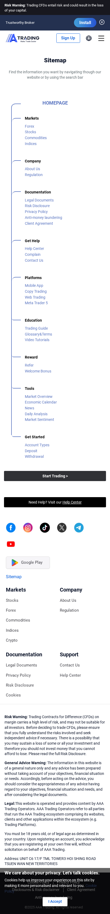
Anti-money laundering (43, 217)
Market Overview (39, 396)
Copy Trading (36, 291)
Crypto (12, 640)
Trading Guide (36, 328)
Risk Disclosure (37, 206)
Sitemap (14, 576)
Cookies (13, 695)
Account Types (37, 445)
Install (85, 22)
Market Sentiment (39, 419)
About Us (32, 169)
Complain (33, 254)
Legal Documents (39, 200)
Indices (31, 144)
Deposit (31, 451)
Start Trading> (55, 476)
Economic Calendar (41, 402)
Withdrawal (34, 456)
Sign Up (68, 38)
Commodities (36, 138)
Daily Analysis (36, 414)
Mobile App (34, 285)
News (29, 408)
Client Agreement (39, 223)
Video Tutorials (37, 340)
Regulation (34, 175)
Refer (29, 365)
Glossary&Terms (38, 334)
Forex (29, 126)
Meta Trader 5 (36, 303)
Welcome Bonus (38, 371)
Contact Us (34, 260)
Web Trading (35, 297)
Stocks (30, 132)
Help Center (34, 248)
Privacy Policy (36, 212)
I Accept (55, 901)
